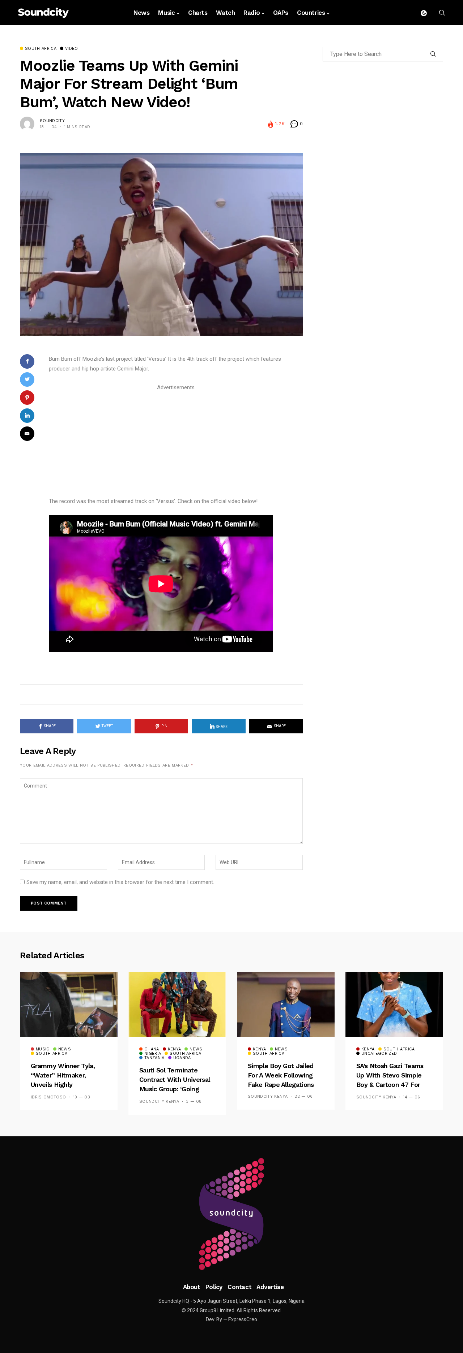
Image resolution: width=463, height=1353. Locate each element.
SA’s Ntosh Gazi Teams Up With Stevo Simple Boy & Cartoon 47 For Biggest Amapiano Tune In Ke (391, 1085)
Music (166, 12)
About (191, 1287)
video (71, 49)
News (141, 12)
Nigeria (152, 1053)
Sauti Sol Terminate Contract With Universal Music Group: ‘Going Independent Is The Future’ (174, 1089)
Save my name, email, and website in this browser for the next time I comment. (120, 882)
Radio (251, 12)
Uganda (182, 1058)
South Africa (40, 49)
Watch (225, 12)
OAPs (280, 12)
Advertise (270, 1287)
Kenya (174, 1049)
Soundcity (52, 120)
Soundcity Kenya (159, 1101)
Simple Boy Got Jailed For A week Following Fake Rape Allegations (281, 1075)
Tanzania (154, 1058)
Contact (239, 1287)
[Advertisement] (176, 443)
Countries (311, 12)
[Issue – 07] (231, 1214)
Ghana (151, 1049)
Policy (213, 1287)
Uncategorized (379, 1053)
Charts (197, 12)
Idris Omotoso (48, 1097)
